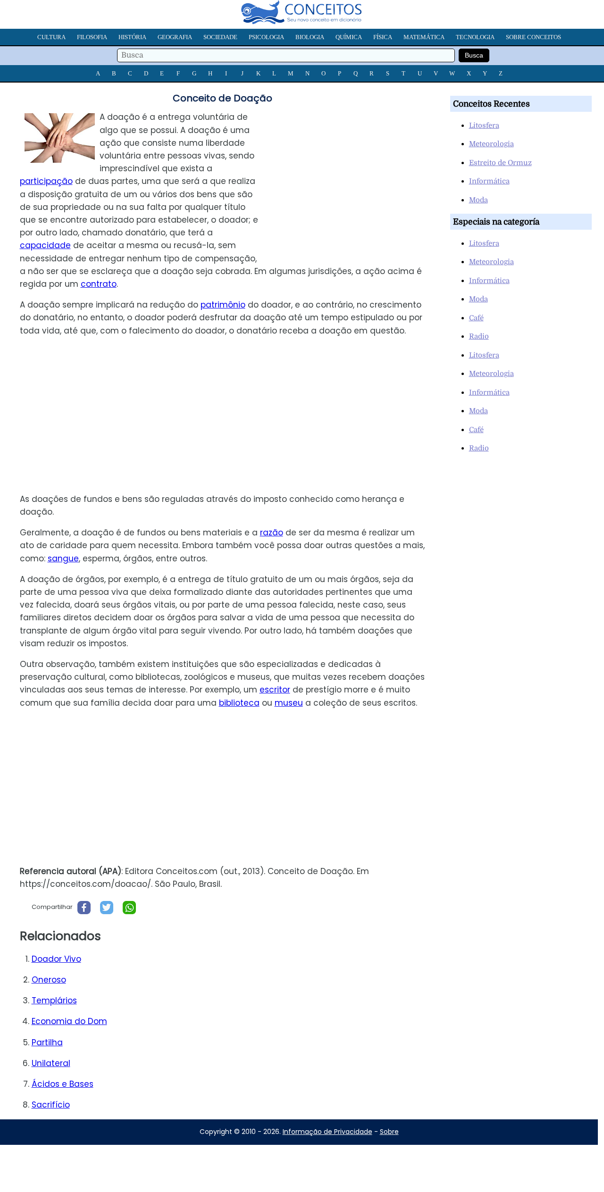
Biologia (309, 37)
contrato (99, 284)
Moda (478, 200)
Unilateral (51, 1063)
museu (289, 703)
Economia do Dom (69, 1021)
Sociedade (220, 37)
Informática (489, 181)
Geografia (175, 37)
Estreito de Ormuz (500, 162)
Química (349, 37)
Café (476, 318)
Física (382, 37)
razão (271, 532)
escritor (275, 689)
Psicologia (266, 37)
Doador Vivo (56, 959)
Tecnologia (475, 37)
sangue (63, 558)
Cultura (51, 37)
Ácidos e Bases (62, 1084)
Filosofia (92, 37)
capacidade (45, 245)
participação (46, 181)
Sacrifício (51, 1104)
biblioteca (239, 703)
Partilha (47, 1042)
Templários (54, 1000)
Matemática (424, 37)
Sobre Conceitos (533, 37)
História (132, 37)
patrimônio (223, 304)
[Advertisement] (353, 177)
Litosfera (484, 125)
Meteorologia (491, 144)
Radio (479, 336)
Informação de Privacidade (327, 1131)
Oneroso (49, 979)
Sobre (389, 1131)
